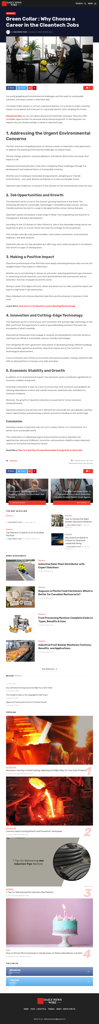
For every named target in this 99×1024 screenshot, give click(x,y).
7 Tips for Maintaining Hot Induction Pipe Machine (29, 892)
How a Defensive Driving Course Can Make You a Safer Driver (29, 688)
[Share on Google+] (30, 88)
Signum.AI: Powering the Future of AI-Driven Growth (26, 702)
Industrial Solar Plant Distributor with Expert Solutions (61, 566)
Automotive (11, 767)
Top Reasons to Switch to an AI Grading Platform (25, 534)
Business (11, 13)
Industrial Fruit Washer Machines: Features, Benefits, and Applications (65, 646)
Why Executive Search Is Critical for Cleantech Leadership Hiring (76, 540)
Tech (32, 1009)
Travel (51, 1009)
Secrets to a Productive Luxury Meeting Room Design (47, 306)
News (59, 1009)
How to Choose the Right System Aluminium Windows (78, 520)
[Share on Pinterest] (34, 88)
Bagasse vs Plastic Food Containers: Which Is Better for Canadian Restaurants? (65, 593)
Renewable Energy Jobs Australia (81, 463)
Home (26, 1009)
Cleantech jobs (14, 116)
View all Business (48, 669)
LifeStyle (41, 1009)
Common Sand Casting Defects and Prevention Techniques (34, 831)
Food (8, 950)
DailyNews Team (20, 32)
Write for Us (69, 1009)
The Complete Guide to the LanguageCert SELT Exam (27, 695)
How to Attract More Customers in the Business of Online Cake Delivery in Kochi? (44, 953)
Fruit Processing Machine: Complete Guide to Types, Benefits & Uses (65, 619)
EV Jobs (90, 460)
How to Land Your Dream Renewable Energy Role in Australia (50, 450)
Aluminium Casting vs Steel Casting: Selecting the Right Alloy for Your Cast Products (46, 770)
